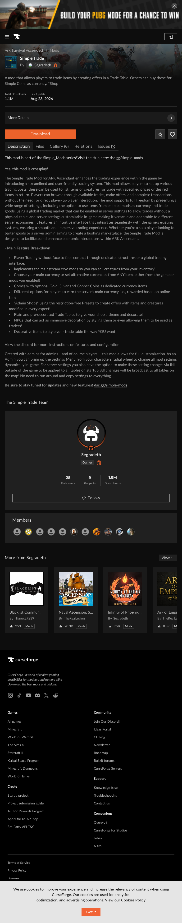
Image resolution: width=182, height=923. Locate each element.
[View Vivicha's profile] (40, 532)
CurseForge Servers (108, 768)
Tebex (98, 838)
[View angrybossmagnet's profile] (85, 532)
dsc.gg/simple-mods (126, 158)
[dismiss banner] (174, 6)
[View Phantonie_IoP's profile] (51, 532)
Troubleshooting (105, 795)
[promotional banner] (91, 14)
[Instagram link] (10, 695)
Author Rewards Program (26, 811)
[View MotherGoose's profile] (74, 532)
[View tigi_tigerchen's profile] (131, 532)
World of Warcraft (21, 737)
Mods (54, 50)
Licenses (13, 878)
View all (168, 558)
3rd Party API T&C (21, 827)
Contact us (102, 803)
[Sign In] (170, 36)
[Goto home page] (17, 37)
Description (19, 146)
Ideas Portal (102, 729)
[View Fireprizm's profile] (62, 532)
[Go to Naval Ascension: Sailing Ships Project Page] (76, 600)
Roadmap (101, 753)
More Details (18, 118)
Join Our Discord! (107, 721)
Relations (83, 146)
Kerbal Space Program (24, 760)
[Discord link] (37, 695)
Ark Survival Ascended (24, 50)
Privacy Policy (17, 870)
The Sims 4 (16, 745)
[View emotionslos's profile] (119, 532)
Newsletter (102, 745)
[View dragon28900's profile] (96, 532)
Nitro (97, 846)
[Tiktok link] (19, 695)
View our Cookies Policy (125, 900)
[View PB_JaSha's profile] (28, 532)
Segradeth (91, 455)
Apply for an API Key (23, 819)
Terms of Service (19, 862)
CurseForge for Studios (110, 830)
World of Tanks (19, 776)
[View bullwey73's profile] (17, 532)
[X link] (46, 695)
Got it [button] (91, 912)
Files (40, 146)
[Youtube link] (28, 695)
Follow (94, 498)
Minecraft (15, 729)
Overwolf (100, 822)
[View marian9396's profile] (108, 532)
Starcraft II (15, 753)
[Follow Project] (172, 134)
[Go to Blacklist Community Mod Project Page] (26, 600)
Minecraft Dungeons (23, 768)
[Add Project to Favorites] (160, 134)
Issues (104, 146)
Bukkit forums (104, 760)
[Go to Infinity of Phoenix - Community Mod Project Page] (125, 600)
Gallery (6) (59, 146)
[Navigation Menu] (7, 36)
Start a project (18, 795)
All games (14, 721)
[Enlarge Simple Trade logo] (11, 62)
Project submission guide (26, 803)
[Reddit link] (55, 695)
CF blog (99, 737)
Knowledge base (106, 788)
